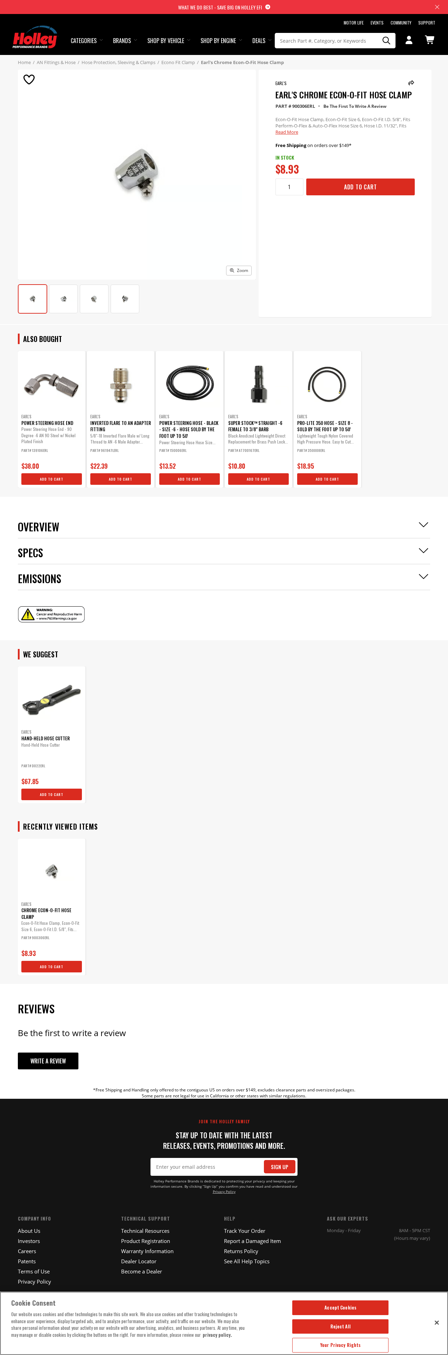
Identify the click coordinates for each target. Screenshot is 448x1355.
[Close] (436, 1322)
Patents (27, 1261)
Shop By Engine (218, 40)
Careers (27, 1251)
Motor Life (354, 23)
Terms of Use (34, 1271)
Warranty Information (147, 1251)
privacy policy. (217, 1334)
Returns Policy (241, 1251)
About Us (29, 1230)
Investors (29, 1240)
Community (401, 23)
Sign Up (279, 1167)
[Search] (386, 40)
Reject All (340, 1326)
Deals (258, 40)
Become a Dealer (141, 1271)
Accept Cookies (340, 1307)
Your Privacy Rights (340, 1344)
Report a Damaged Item (252, 1240)
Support (426, 23)
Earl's (281, 83)
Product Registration (145, 1240)
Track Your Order (244, 1230)
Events (377, 23)
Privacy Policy (224, 1191)
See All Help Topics (247, 1261)
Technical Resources (145, 1230)
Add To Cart (360, 187)
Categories (84, 40)
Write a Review (48, 1061)
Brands (122, 40)
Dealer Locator (138, 1261)
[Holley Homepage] (35, 30)
